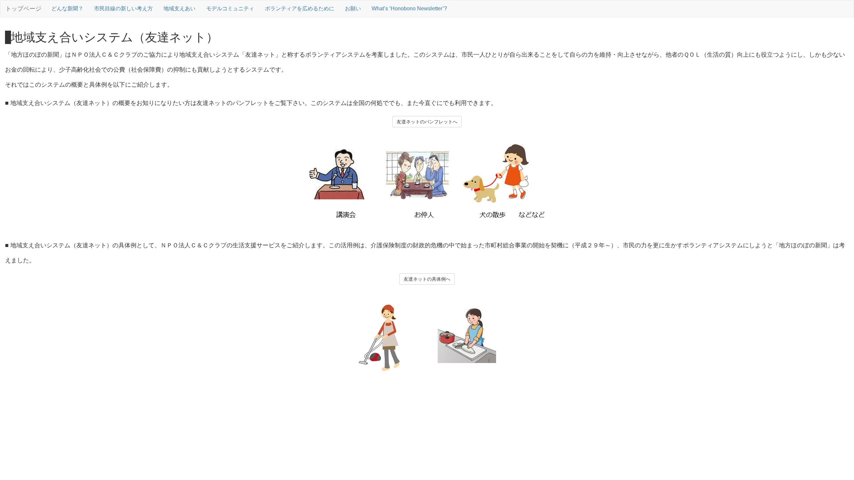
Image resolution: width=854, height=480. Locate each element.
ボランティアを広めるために (299, 8)
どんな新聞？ (67, 8)
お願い (353, 8)
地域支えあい (179, 8)
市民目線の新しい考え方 (123, 8)
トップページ (23, 8)
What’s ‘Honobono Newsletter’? (409, 8)
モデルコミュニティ (230, 8)
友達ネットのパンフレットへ (427, 121)
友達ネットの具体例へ (427, 279)
